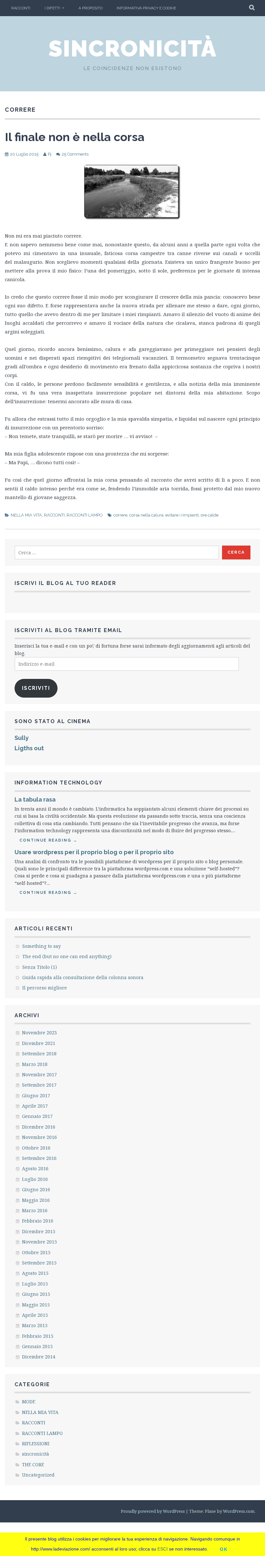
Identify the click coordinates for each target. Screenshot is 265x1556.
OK (224, 1549)
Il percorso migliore (44, 988)
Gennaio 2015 (37, 1346)
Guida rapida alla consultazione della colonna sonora (82, 977)
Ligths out (29, 748)
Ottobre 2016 (36, 1148)
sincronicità (35, 1454)
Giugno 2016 (36, 1189)
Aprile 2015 (35, 1315)
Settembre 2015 (39, 1263)
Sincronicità (132, 48)
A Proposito (90, 8)
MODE (28, 1401)
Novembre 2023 (39, 1032)
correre (120, 515)
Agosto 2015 (35, 1273)
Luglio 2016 (35, 1179)
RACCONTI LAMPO (85, 515)
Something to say (41, 946)
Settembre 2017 (39, 1085)
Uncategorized (38, 1475)
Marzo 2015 (35, 1325)
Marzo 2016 (35, 1210)
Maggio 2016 (36, 1200)
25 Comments (75, 154)
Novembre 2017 (39, 1074)
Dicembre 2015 (38, 1231)
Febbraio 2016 (37, 1221)
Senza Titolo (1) (39, 967)
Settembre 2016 (39, 1158)
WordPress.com (238, 1511)
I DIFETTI (52, 8)
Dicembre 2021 (38, 1043)
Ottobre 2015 (36, 1252)
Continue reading (48, 840)
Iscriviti (36, 688)
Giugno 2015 (36, 1294)
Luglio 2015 (35, 1284)
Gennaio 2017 (37, 1116)
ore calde (209, 515)
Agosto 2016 (35, 1168)
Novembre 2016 (39, 1137)
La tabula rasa (35, 799)
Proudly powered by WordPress (153, 1511)
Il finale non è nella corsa (74, 137)
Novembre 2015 (39, 1242)
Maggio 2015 (36, 1305)
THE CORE (33, 1464)
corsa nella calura (146, 515)
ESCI (162, 1548)
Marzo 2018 (35, 1064)
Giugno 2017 (36, 1095)
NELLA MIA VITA (26, 515)
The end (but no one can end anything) (66, 956)
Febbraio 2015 (37, 1336)
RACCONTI (20, 8)
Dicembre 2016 (38, 1127)
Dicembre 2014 (38, 1357)
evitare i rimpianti (182, 515)
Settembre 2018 (39, 1053)
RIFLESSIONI (35, 1443)
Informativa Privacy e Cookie (146, 8)
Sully (22, 737)
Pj (49, 154)
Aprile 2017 (35, 1106)
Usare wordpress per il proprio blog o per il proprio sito (94, 852)
